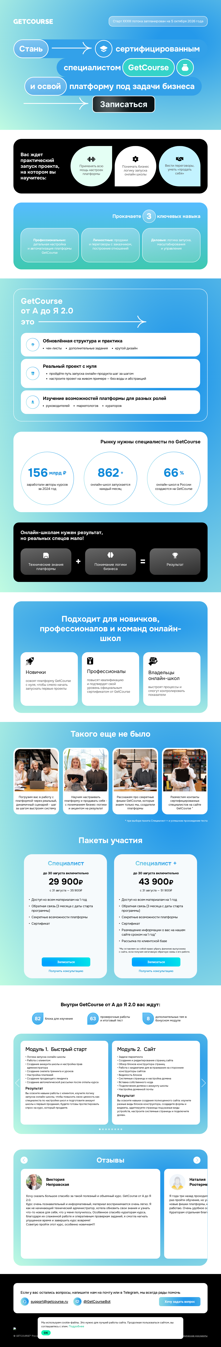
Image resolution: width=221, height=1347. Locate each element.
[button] (17, 1084)
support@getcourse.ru (49, 1301)
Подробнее (76, 1326)
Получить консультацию (66, 971)
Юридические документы (193, 1335)
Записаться (123, 104)
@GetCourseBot (97, 1301)
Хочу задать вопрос (180, 1302)
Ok (46, 1332)
